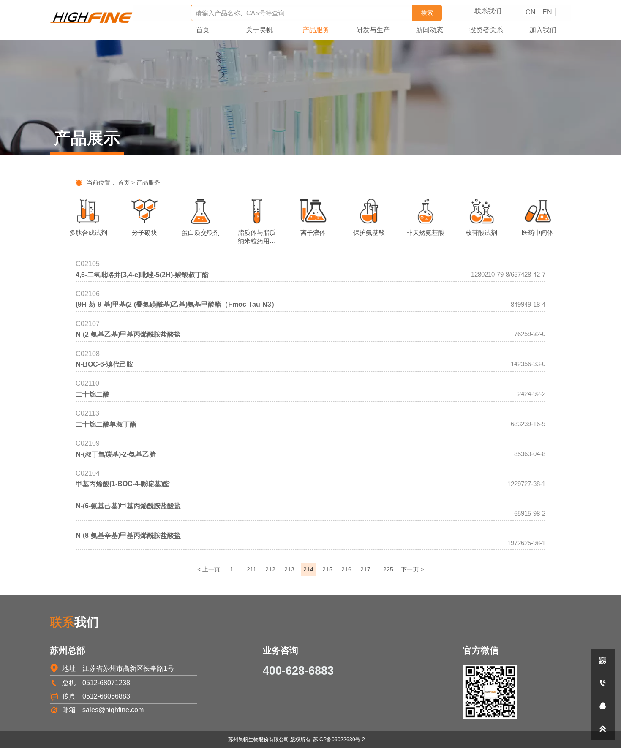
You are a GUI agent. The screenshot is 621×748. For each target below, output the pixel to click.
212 (270, 569)
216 (346, 569)
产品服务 (148, 183)
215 (327, 569)
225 (388, 569)
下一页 (412, 569)
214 (308, 569)
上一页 (208, 569)
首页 (124, 183)
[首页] (91, 18)
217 (365, 569)
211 (251, 569)
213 (289, 569)
